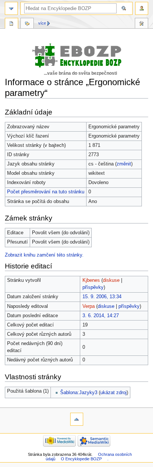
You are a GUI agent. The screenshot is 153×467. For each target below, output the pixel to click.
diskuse (111, 280)
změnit (124, 164)
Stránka (11, 24)
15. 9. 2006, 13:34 (101, 296)
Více (42, 23)
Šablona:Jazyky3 (78, 392)
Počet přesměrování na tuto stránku (45, 191)
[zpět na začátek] (76, 419)
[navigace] (11, 8)
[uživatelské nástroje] (141, 8)
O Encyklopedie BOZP (81, 459)
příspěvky (93, 287)
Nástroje (141, 24)
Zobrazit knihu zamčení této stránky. (44, 255)
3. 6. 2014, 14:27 (100, 315)
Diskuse (27, 24)
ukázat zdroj (113, 392)
